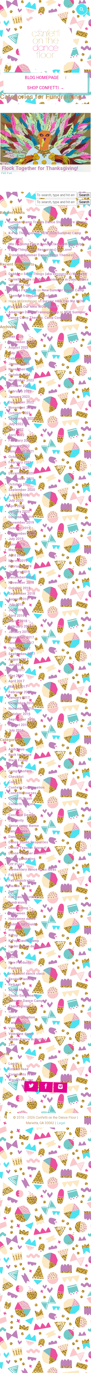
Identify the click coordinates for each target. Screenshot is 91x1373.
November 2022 (21, 408)
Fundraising (17, 902)
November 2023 (21, 380)
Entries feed (18, 1069)
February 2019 (19, 566)
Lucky (13, 952)
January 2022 (19, 446)
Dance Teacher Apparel (27, 848)
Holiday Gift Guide (22, 924)
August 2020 (18, 495)
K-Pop (13, 935)
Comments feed (21, 1074)
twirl (11, 1012)
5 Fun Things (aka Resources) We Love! (40, 250)
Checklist (15, 777)
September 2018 (21, 594)
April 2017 (16, 681)
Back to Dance (20, 755)
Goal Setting (18, 908)
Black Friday (18, 760)
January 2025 (19, 364)
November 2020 (21, 479)
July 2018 (15, 605)
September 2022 (21, 419)
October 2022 (19, 413)
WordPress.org (20, 1080)
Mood (13, 957)
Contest (14, 809)
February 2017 (19, 692)
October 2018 (19, 588)
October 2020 (19, 484)
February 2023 (19, 391)
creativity (16, 820)
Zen (11, 1045)
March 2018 (17, 621)
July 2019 (15, 539)
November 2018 (21, 583)
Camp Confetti (20, 771)
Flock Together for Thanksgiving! (40, 168)
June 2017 (16, 670)
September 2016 (21, 719)
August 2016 (18, 725)
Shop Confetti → (45, 87)
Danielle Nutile (20, 279)
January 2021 (19, 468)
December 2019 (21, 517)
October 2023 (19, 386)
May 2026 (15, 336)
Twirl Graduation (21, 1017)
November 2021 (21, 451)
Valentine (15, 1028)
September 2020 (21, 490)
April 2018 (16, 616)
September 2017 (21, 654)
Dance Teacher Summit (27, 853)
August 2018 (18, 599)
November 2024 (21, 369)
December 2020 (21, 473)
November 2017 (21, 643)
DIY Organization (21, 859)
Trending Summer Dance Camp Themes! (40, 255)
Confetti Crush (20, 798)
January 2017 (19, 698)
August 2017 (18, 659)
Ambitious (16, 749)
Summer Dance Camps (26, 1001)
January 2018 (19, 632)
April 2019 (16, 555)
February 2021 (19, 462)
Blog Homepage (42, 77)
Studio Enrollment (22, 995)
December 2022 (21, 402)
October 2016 (19, 714)
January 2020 (19, 512)
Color (12, 782)
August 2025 (18, 347)
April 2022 (16, 435)
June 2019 (16, 544)
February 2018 (19, 626)
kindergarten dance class (28, 946)
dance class (18, 831)
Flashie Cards (19, 886)
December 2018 (21, 577)
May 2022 (15, 430)
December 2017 (21, 637)
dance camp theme (23, 826)
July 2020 (15, 501)
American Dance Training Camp (33, 312)
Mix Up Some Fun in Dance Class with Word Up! (45, 244)
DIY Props (16, 864)
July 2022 (15, 424)
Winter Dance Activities (27, 1039)
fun (11, 891)
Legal (61, 1123)
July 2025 (15, 353)
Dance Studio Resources (28, 842)
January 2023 (19, 397)
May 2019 (15, 550)
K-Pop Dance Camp (23, 941)
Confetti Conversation (26, 787)
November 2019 (21, 523)
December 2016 (21, 703)
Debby (13, 274)
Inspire (13, 930)
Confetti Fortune (21, 804)
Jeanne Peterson (22, 290)
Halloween (16, 913)
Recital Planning (21, 979)
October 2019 (19, 528)
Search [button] (84, 195)
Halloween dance (22, 919)
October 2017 (19, 648)
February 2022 (19, 440)
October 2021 (19, 457)
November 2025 (21, 342)
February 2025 (19, 358)
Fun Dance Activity (23, 897)
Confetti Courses (22, 793)
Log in (13, 1064)
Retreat (14, 984)
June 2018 (16, 610)
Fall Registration (21, 880)
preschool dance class (26, 974)
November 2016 (21, 709)
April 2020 (16, 506)
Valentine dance (21, 1034)
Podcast (15, 968)
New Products (19, 963)
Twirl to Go (17, 1023)
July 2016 (15, 730)
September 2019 (21, 534)
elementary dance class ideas (32, 869)
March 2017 (17, 687)
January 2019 (19, 572)
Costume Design (21, 815)
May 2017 (15, 676)
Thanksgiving (19, 1006)
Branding (15, 766)
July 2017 (15, 665)
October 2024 (19, 375)
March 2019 (17, 561)
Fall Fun (6, 173)
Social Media (18, 990)
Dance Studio (19, 837)
